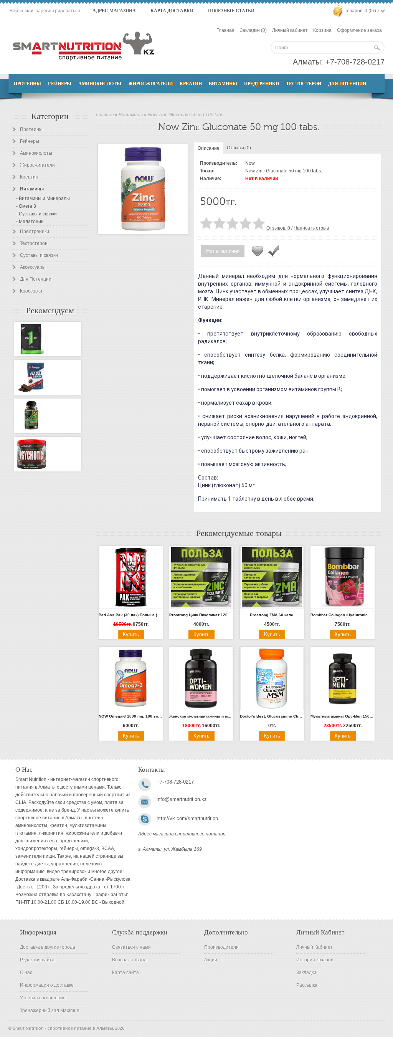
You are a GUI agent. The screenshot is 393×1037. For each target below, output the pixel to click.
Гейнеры (59, 83)
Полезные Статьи (231, 10)
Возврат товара (129, 960)
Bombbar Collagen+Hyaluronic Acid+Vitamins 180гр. (342, 615)
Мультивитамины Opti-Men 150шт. (342, 716)
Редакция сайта (37, 960)
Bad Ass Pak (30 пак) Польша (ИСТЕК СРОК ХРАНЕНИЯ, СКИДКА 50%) (131, 615)
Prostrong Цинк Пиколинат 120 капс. (201, 615)
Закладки (306, 972)
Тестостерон (303, 83)
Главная (225, 30)
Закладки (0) (253, 30)
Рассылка (306, 985)
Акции (210, 960)
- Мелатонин (30, 221)
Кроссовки (31, 291)
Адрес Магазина (114, 10)
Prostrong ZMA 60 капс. (272, 615)
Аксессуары (33, 267)
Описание (209, 148)
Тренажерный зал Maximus (49, 1010)
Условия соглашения (43, 998)
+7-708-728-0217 (355, 62)
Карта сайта (125, 972)
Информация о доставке (47, 985)
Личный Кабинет (314, 947)
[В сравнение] (273, 251)
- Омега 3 (26, 206)
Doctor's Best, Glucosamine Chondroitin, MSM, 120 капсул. (272, 716)
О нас (26, 972)
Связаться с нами (131, 947)
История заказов (314, 960)
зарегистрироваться (58, 10)
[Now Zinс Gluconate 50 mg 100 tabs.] (143, 189)
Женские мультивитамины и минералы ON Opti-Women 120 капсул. (201, 716)
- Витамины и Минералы (43, 198)
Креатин (191, 83)
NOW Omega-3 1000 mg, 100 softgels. (131, 716)
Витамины (223, 83)
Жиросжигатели (150, 83)
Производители (221, 947)
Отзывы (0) (239, 148)
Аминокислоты (99, 83)
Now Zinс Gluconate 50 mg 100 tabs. (186, 114)
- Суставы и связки (36, 214)
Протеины (27, 83)
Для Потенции (347, 83)
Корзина (322, 30)
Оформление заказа (359, 30)
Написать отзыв (311, 228)
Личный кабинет (290, 30)
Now (250, 163)
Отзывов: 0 (278, 228)
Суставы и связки (39, 255)
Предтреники (261, 83)
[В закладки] (257, 251)
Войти (16, 10)
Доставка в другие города (47, 947)
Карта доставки (171, 10)
